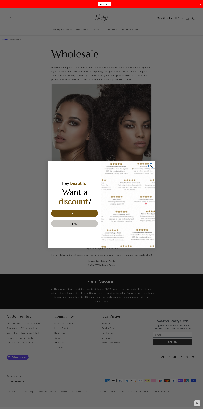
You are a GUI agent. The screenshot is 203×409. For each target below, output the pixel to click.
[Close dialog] (150, 165)
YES (74, 213)
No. (74, 223)
